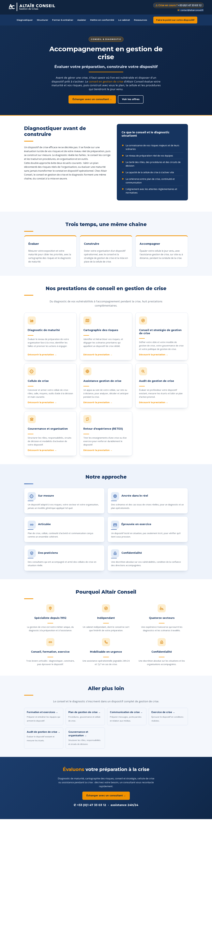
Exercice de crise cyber (105, 60)
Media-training (61, 72)
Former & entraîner (62, 20)
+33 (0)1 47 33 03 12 (91, 805)
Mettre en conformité (102, 20)
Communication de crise (65, 66)
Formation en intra (63, 47)
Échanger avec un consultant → (92, 99)
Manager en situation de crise (68, 53)
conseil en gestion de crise (106, 81)
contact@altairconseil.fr (192, 10)
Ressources (140, 20)
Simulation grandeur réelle (106, 53)
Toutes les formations (64, 41)
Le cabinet (124, 20)
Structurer (42, 20)
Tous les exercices (103, 41)
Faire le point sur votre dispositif (175, 20)
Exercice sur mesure (103, 47)
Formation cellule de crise (66, 60)
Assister (81, 20)
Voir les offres (130, 99)
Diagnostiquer (25, 20)
